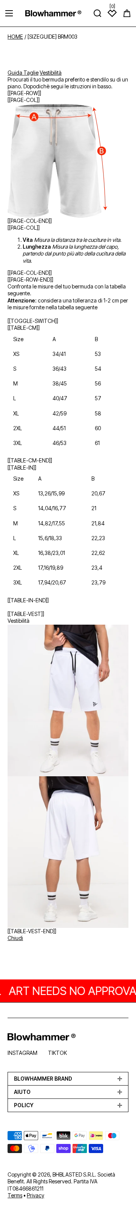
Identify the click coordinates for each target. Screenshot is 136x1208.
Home (15, 37)
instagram (22, 1053)
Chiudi (15, 938)
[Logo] (53, 13)
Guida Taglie (23, 72)
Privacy (35, 1195)
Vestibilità (51, 72)
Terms (15, 1195)
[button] (127, 13)
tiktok (57, 1053)
